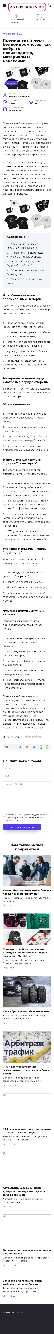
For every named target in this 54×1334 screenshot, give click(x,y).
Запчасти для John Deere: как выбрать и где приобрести (22, 1282)
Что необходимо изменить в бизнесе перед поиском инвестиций (27, 892)
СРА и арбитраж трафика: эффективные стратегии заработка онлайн (26, 1070)
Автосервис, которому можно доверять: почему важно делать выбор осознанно (24, 1191)
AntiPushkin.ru (27, 7)
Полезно (11, 83)
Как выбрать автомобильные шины (26, 1011)
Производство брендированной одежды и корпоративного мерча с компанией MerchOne (26, 952)
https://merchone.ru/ (38, 182)
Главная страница (12, 34)
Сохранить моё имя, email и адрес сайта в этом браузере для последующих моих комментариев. (26, 817)
